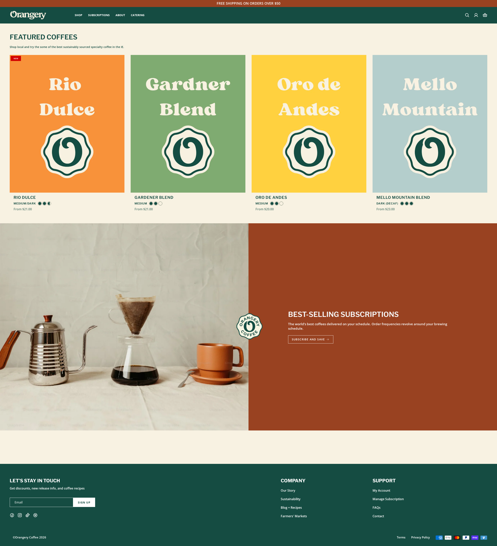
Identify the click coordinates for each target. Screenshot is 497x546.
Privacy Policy (420, 537)
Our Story (288, 490)
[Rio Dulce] (67, 124)
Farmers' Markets (294, 516)
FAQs (377, 507)
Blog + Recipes (291, 507)
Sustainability (291, 499)
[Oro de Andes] (309, 124)
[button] (78, 15)
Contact (378, 516)
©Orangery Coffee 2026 (29, 537)
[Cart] (484, 15)
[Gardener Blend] (188, 124)
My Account (381, 490)
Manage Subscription (388, 499)
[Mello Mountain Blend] (430, 124)
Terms (401, 537)
